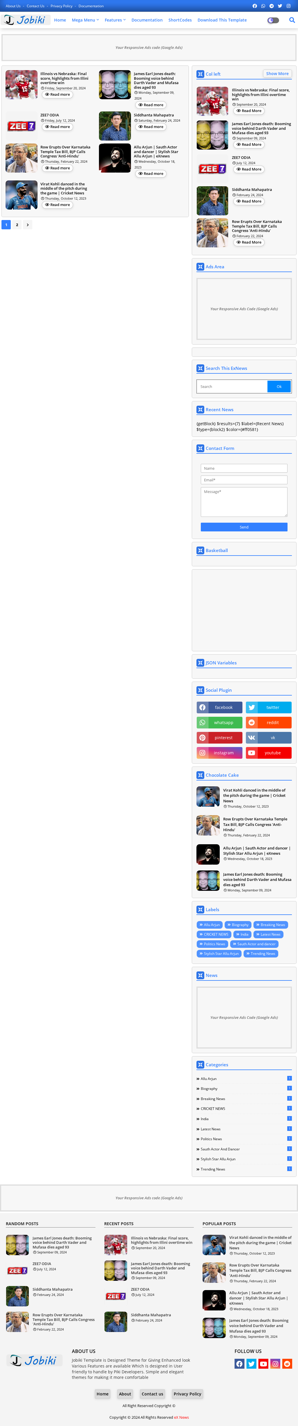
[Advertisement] (244, 610)
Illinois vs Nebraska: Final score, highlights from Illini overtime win (261, 95)
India (245, 934)
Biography (240, 924)
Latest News (271, 934)
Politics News (214, 943)
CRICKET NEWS (216, 934)
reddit (273, 722)
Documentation (91, 5)
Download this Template (222, 20)
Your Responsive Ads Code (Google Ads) (244, 308)
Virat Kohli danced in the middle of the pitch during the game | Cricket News (254, 795)
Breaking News (273, 924)
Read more (60, 94)
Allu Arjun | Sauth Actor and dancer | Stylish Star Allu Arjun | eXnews (257, 850)
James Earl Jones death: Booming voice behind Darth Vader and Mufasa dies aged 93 (261, 128)
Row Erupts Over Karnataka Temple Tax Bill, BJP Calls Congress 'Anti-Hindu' (257, 226)
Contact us (36, 5)
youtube (273, 752)
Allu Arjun (212, 924)
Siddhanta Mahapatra (252, 189)
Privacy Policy (62, 5)
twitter (273, 707)
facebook (224, 707)
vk (273, 737)
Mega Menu (83, 20)
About (125, 1394)
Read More (251, 110)
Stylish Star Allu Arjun (221, 953)
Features (113, 20)
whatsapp (223, 722)
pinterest (224, 737)
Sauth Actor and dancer (256, 943)
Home (60, 20)
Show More (277, 73)
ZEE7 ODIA (241, 157)
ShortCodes (180, 20)
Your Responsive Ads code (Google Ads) (149, 47)
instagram (224, 752)
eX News (181, 1417)
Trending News (263, 953)
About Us (14, 5)
